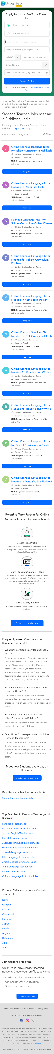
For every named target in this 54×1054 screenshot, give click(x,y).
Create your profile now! (27, 623)
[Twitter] (33, 1021)
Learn (29, 1015)
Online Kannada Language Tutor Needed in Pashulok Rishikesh (30, 298)
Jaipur (5, 923)
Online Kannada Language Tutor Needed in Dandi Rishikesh (30, 185)
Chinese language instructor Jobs (20, 876)
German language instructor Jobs (20, 847)
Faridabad (7, 928)
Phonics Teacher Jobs (13, 871)
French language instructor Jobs (19, 838)
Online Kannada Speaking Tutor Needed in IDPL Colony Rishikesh (31, 334)
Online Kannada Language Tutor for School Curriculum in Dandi (30, 443)
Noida (5, 909)
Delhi (5, 900)
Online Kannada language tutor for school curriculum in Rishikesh (31, 149)
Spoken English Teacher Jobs (17, 833)
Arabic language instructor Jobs (19, 862)
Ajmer (5, 947)
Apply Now (27, 171)
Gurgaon (7, 904)
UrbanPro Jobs (18, 1015)
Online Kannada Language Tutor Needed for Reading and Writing (31, 370)
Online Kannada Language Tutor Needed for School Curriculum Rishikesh (30, 259)
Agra (4, 942)
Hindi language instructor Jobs (18, 857)
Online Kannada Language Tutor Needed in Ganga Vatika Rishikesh (31, 479)
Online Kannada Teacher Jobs (18, 798)
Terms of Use (29, 1008)
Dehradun (7, 938)
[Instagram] (27, 1021)
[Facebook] (22, 1021)
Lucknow (7, 919)
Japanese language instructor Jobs (20, 843)
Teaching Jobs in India (13, 100)
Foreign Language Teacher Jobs (19, 828)
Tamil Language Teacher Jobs (18, 866)
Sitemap (38, 1015)
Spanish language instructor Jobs (20, 852)
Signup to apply (21, 128)
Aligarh (6, 933)
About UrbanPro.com (12, 1008)
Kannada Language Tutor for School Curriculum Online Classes (31, 221)
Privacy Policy (43, 1008)
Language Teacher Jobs (24, 103)
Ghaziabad (8, 914)
